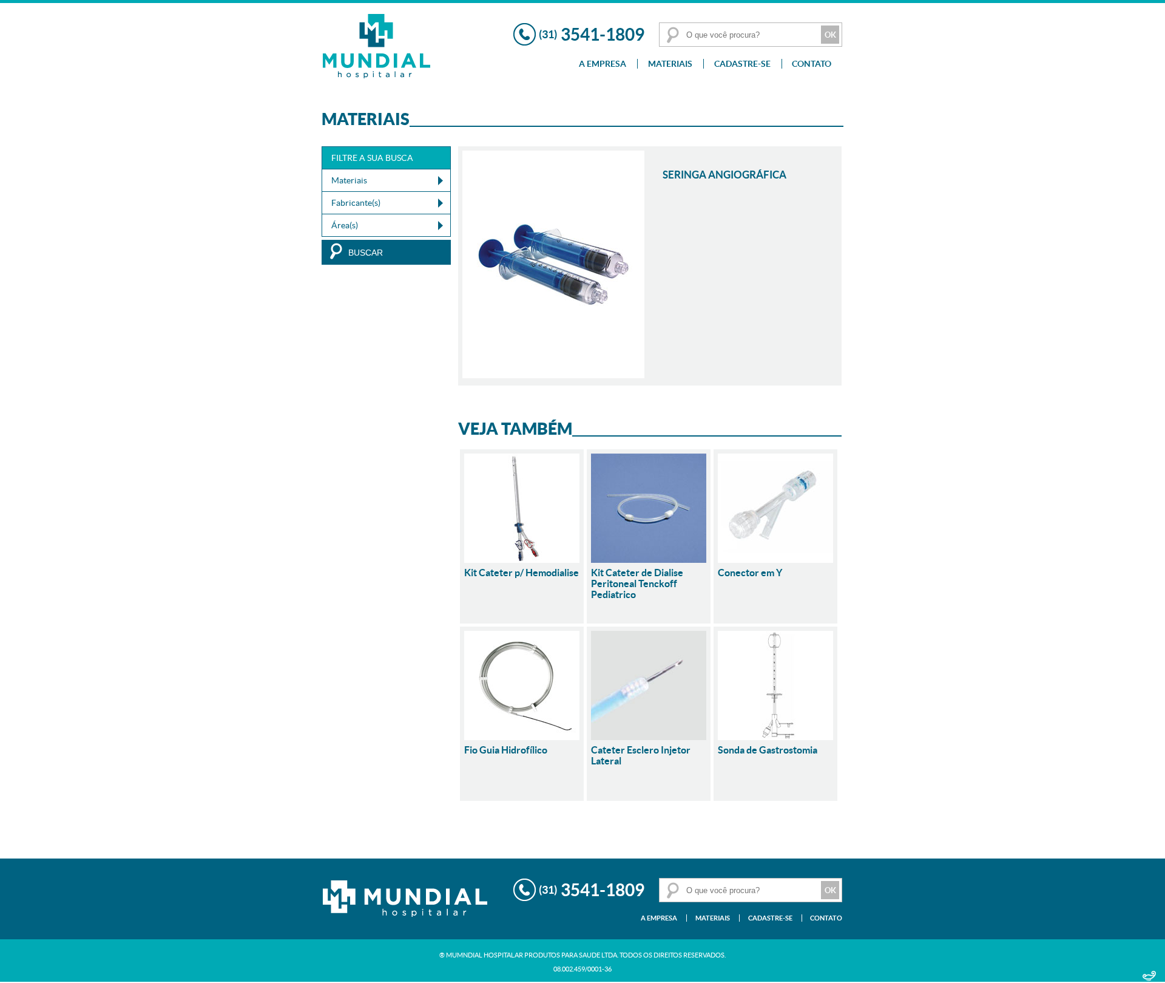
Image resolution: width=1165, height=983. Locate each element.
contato (811, 64)
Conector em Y (750, 572)
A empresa (602, 64)
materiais (670, 64)
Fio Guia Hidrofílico (505, 749)
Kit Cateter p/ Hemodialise (521, 572)
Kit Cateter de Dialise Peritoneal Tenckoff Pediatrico (637, 583)
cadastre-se (742, 64)
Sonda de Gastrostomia (767, 749)
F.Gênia (1149, 977)
